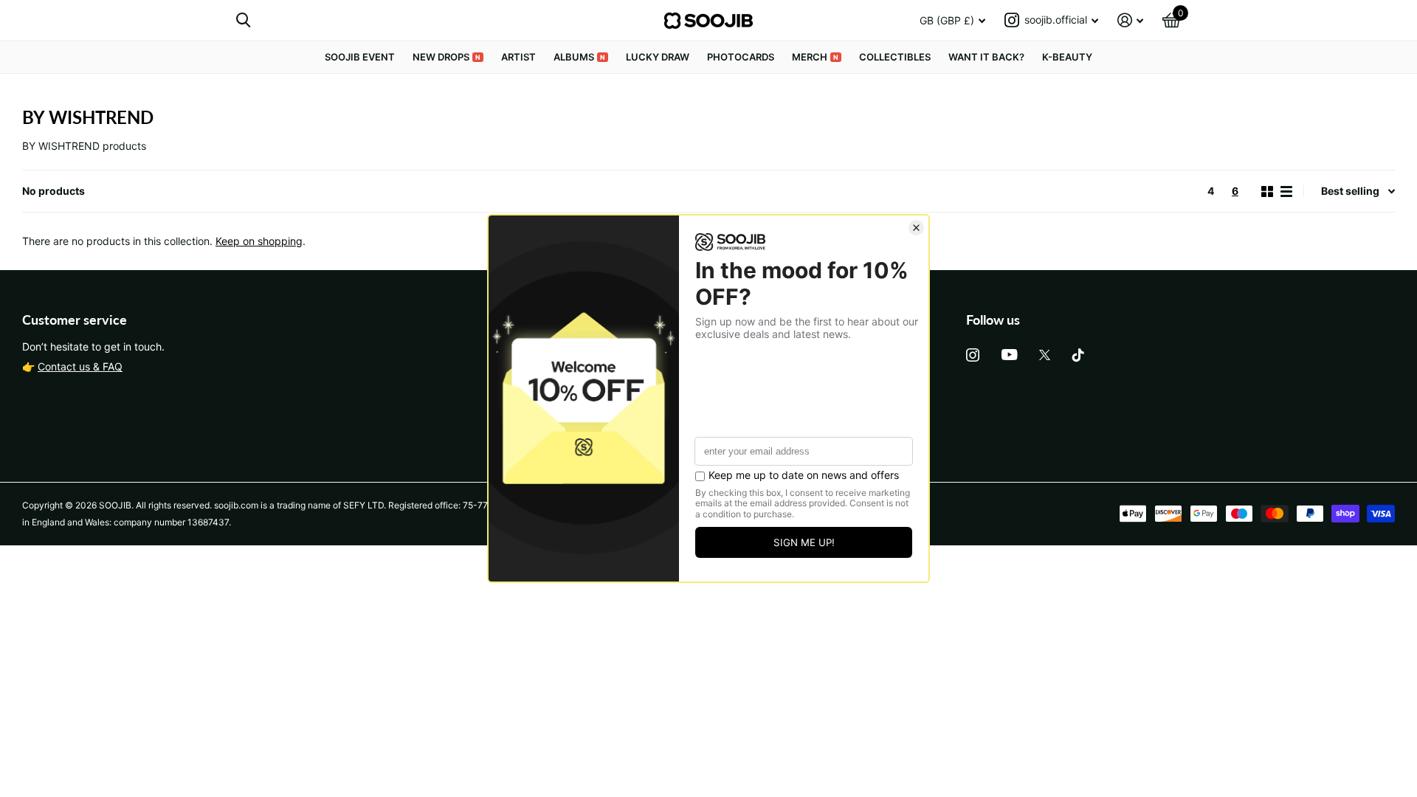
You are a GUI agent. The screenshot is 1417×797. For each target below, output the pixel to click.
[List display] (1286, 191)
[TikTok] (1078, 355)
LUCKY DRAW (657, 57)
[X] (1044, 355)
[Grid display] (1267, 191)
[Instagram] (972, 355)
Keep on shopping (259, 241)
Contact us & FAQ (80, 366)
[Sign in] (1130, 20)
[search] (243, 20)
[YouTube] (1009, 354)
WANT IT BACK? (986, 57)
